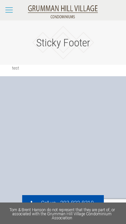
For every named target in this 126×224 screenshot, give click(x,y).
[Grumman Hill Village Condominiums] (63, 10)
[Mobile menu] (9, 10)
